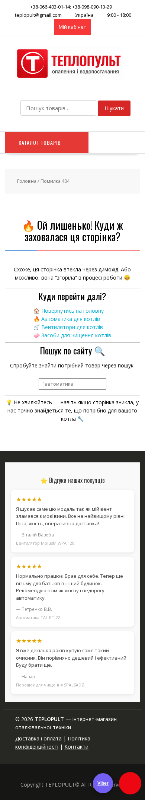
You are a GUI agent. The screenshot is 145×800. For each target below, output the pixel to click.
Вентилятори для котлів (72, 327)
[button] (130, 783)
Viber (103, 783)
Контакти (76, 746)
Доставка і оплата (38, 738)
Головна (26, 181)
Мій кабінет (72, 26)
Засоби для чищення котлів (76, 335)
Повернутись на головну (72, 310)
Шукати (114, 108)
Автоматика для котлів (70, 318)
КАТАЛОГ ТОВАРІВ (40, 142)
